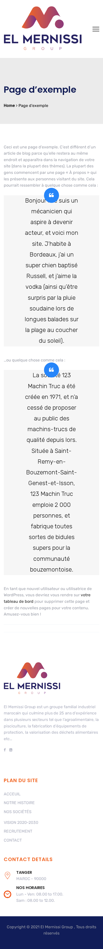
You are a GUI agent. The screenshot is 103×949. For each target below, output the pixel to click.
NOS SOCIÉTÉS (18, 811)
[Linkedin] (10, 750)
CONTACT (13, 840)
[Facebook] (6, 750)
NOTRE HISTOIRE (19, 802)
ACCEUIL (12, 794)
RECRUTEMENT (18, 831)
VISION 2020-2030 (21, 822)
